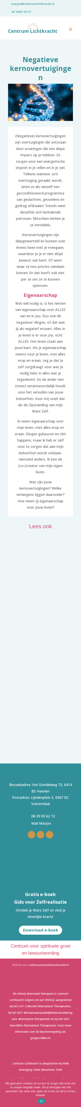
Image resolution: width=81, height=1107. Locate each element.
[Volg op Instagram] (40, 834)
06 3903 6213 (21, 12)
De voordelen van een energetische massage (38, 593)
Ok (41, 1101)
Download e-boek (40, 930)
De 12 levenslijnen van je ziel (38, 723)
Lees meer (20, 603)
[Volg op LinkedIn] (31, 834)
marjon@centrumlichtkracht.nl (32, 4)
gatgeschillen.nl (40, 1038)
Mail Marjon (41, 823)
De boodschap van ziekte (33, 673)
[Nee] (76, 1093)
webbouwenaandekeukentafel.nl (49, 965)
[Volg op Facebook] (49, 834)
